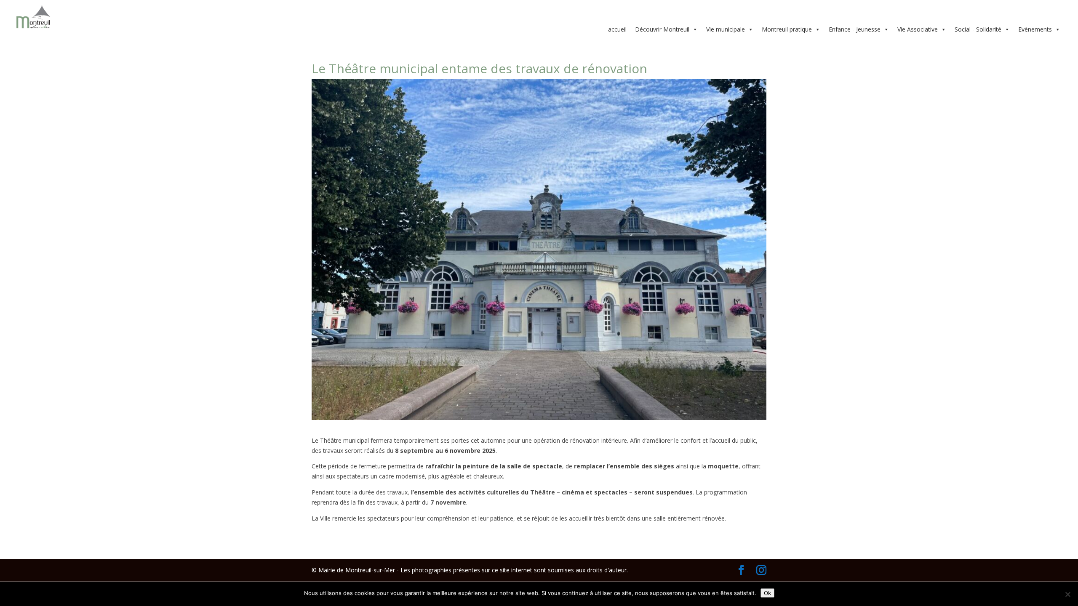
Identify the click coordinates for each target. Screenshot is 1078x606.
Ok (767, 593)
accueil (617, 29)
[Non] (1067, 594)
